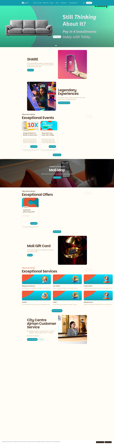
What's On (46, 2)
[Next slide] (107, 26)
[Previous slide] (6, 26)
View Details (34, 146)
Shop (51, 2)
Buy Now (30, 255)
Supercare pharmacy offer (29, 211)
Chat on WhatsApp (32, 339)
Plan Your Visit (37, 2)
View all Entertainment (64, 102)
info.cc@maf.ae (35, 336)
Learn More (30, 70)
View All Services (57, 310)
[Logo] (25, 3)
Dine (57, 2)
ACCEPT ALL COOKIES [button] (100, 442)
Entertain (63, 2)
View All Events (57, 154)
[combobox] (84, 3)
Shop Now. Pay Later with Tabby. (48, 134)
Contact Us (89, 2)
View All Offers (57, 231)
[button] (108, 442)
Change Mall (72, 2)
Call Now (41, 339)
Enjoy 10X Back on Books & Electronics (30, 134)
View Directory (57, 36)
